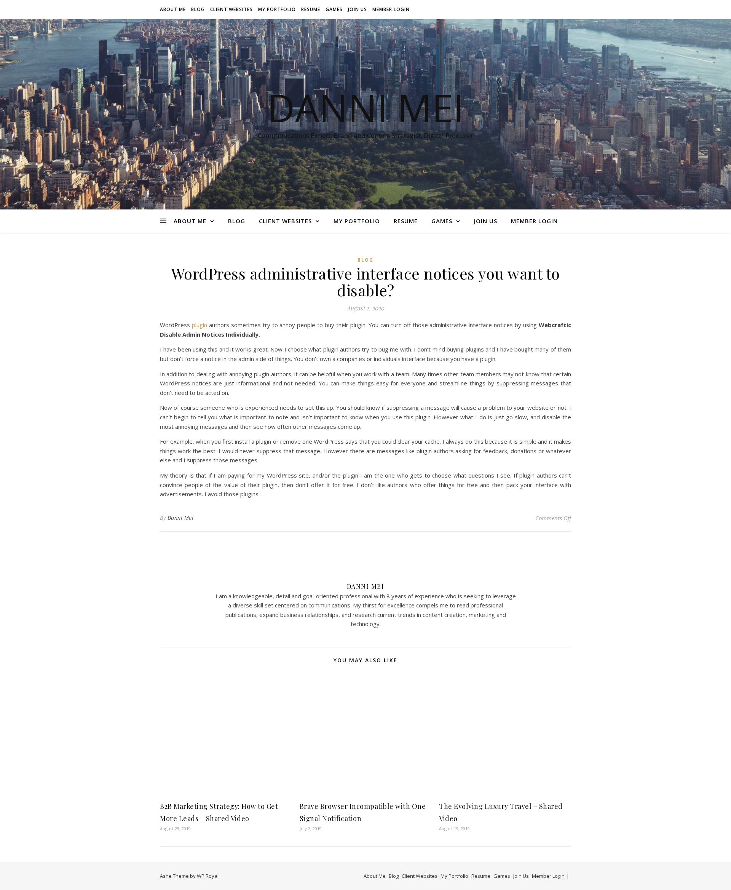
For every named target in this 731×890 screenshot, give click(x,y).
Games (334, 9)
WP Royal (208, 875)
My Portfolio (277, 9)
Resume (310, 9)
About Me (173, 9)
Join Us (357, 9)
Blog (198, 9)
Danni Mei (365, 107)
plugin (199, 325)
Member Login (391, 9)
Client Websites (231, 9)
